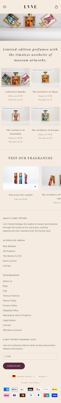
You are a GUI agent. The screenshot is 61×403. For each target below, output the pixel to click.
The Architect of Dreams (45, 130)
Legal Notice (9, 320)
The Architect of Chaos (45, 92)
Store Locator (10, 261)
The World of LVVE (12, 256)
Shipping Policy (11, 310)
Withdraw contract (12, 330)
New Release (9, 246)
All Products (9, 251)
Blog (5, 286)
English (42, 376)
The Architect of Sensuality (16, 132)
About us (7, 281)
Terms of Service (11, 296)
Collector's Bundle (15, 92)
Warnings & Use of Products (17, 315)
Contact (7, 266)
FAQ (5, 291)
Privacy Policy (10, 305)
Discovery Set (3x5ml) (21, 195)
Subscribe (14, 366)
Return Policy (9, 300)
